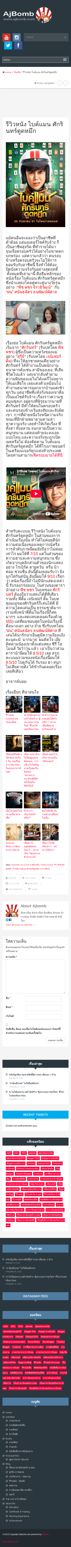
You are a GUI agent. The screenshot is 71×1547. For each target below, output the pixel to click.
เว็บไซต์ (10, 1016)
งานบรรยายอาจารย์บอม (17, 1184)
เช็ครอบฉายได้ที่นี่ (47, 455)
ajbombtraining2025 (16, 1158)
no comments (15, 889)
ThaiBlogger (46, 865)
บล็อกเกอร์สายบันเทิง (32, 1357)
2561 (16, 1153)
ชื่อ (8, 998)
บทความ (13, 1485)
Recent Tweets (35, 1114)
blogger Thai (33, 1158)
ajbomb (32, 1153)
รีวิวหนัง (19, 1194)
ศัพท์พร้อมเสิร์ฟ (30, 1199)
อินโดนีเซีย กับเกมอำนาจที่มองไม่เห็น (50, 814)
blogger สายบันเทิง (50, 1158)
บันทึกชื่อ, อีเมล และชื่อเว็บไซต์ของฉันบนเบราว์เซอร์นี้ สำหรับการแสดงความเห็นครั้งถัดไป (33, 1031)
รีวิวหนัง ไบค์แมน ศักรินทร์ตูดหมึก (26, 869)
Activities (10, 1417)
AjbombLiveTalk (45, 1153)
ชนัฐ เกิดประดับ (37, 1184)
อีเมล (9, 1007)
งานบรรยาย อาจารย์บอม (51, 1179)
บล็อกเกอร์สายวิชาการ (31, 1189)
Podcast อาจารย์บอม (50, 1337)
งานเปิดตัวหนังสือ (17, 1425)
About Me (10, 1503)
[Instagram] (16, 38)
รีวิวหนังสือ (17, 1199)
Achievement (15, 1520)
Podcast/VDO (12, 1455)
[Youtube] (6, 38)
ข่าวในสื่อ (13, 1434)
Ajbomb (12, 878)
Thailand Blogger (23, 1174)
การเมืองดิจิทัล (19, 1179)
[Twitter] (7, 46)
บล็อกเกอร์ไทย (50, 1189)
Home (8, 72)
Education (14, 1507)
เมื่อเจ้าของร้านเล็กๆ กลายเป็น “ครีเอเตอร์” (50, 758)
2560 (9, 1153)
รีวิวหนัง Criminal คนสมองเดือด (12, 718)
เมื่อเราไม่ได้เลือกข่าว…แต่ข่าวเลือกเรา (49, 846)
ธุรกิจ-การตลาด (16, 1472)
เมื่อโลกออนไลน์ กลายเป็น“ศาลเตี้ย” (14, 814)
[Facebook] (17, 46)
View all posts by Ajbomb (20, 924)
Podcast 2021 (43, 1163)
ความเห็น (11, 956)
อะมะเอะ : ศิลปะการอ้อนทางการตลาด (13, 846)
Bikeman (16, 865)
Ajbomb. (45, 1534)
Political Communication (28, 1168)
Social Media (47, 1168)
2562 (23, 1153)
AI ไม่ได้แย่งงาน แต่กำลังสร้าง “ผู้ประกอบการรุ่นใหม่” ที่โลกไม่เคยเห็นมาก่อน (32, 722)
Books (9, 1438)
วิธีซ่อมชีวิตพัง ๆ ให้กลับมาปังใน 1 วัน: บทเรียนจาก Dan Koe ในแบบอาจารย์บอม (14, 763)
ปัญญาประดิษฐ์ (24, 1362)
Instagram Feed (35, 1296)
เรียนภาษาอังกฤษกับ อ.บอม (28, 1215)
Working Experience (19, 1516)
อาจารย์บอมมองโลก (55, 1210)
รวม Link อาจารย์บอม (16, 1499)
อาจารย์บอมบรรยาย (35, 1210)
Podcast (31, 1163)
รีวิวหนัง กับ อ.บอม (33, 1194)
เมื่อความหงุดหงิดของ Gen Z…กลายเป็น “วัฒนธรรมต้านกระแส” (32, 850)
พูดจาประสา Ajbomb (19, 1459)
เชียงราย (10, 1215)
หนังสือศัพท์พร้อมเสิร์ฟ (30, 1204)
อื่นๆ (36, 883)
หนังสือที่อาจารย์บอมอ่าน (51, 1199)
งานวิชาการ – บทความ (20, 1476)
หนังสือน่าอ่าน (13, 1204)
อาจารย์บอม (45, 869)
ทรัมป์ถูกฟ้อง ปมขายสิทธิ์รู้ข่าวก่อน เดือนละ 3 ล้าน (32, 1074)
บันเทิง (17, 72)
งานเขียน (13, 1442)
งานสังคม (13, 1429)
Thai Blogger (48, 1342)
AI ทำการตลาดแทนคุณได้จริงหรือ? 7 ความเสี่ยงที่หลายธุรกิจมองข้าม (49, 722)
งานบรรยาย (33, 1179)
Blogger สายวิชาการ (16, 1163)
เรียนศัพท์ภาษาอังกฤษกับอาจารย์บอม (45, 1388)
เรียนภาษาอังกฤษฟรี (25, 1220)
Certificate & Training (19, 1511)
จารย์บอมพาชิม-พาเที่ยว (20, 1490)
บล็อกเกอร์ (50, 1184)
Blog (8, 1463)
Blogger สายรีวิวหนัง (30, 865)
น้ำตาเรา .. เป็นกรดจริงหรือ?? (30, 814)
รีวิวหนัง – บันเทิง (17, 1481)
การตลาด (38, 1174)
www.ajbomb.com (10, 1542)
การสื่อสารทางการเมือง (33, 1347)
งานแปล (13, 1446)
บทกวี (11, 1494)
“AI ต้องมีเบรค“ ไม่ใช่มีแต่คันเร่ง (24, 1083)
